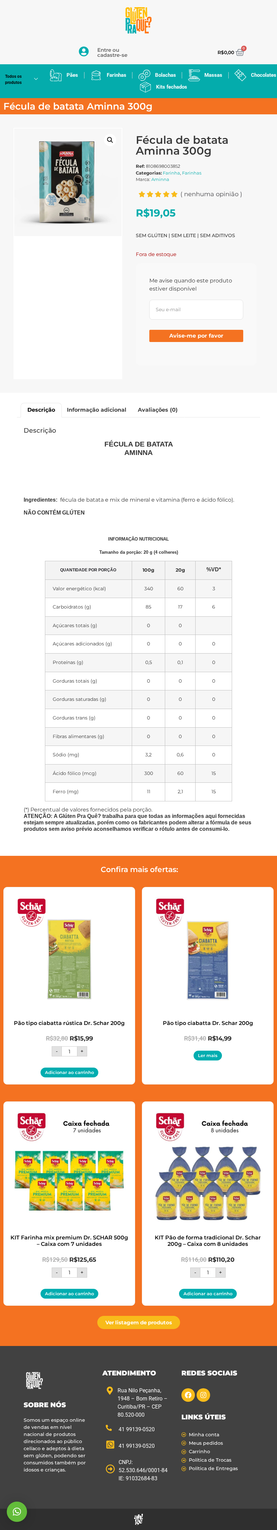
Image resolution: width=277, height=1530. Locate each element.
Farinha (171, 173)
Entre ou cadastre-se (112, 52)
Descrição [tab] (41, 410)
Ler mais (208, 1055)
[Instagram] (203, 1395)
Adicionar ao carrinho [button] (69, 1072)
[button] (110, 140)
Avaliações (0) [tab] (158, 410)
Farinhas (191, 173)
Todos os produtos (13, 79)
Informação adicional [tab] (96, 410)
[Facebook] (188, 1395)
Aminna (160, 179)
